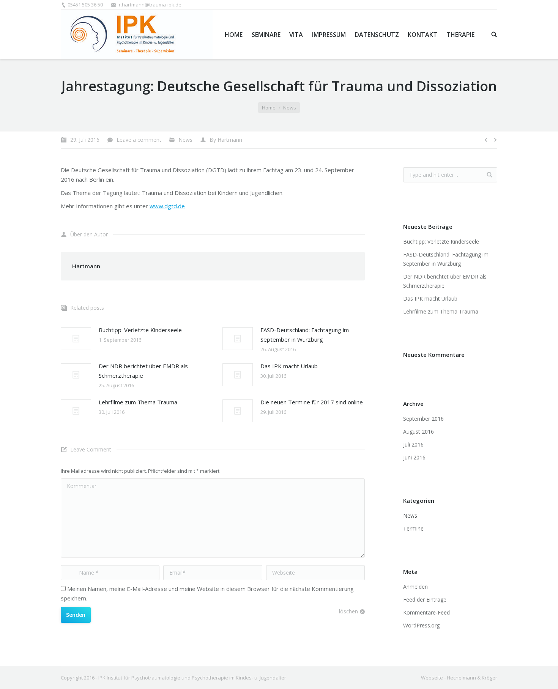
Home (269, 107)
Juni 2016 (414, 457)
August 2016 (418, 431)
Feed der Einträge (424, 599)
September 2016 (423, 418)
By (226, 139)
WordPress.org (421, 625)
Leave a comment (139, 139)
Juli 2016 (413, 444)
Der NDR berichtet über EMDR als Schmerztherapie (143, 370)
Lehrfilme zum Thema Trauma (138, 402)
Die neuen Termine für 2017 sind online (311, 402)
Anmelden (415, 586)
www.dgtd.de (167, 206)
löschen (348, 611)
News (289, 107)
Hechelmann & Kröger (472, 677)
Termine (413, 528)
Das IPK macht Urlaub (289, 366)
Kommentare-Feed (426, 612)
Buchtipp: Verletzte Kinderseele (140, 330)
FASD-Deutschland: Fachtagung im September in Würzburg (304, 334)
